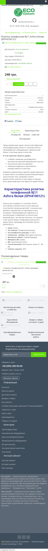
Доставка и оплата (9, 395)
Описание (15, 130)
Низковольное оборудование (13, 433)
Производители (8, 417)
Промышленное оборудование (14, 441)
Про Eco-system (8, 391)
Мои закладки (7, 468)
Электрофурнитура (9, 429)
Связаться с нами (9, 410)
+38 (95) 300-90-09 (25, 22)
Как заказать (7, 402)
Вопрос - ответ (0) (31, 134)
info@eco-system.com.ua (11, 374)
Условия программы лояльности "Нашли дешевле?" (22, 406)
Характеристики (32, 130)
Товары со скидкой (9, 421)
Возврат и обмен (8, 398)
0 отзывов (19, 53)
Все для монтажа (8, 444)
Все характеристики (13, 114)
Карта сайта (7, 413)
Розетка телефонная (14, 292)
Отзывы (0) (16, 134)
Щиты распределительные (13, 437)
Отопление (6, 452)
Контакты (5, 387)
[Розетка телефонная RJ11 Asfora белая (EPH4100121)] (24, 43)
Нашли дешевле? (13, 79)
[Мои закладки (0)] (40, 2)
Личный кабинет (8, 460)
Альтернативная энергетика (13, 448)
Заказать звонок (10, 378)
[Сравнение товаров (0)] (35, 2)
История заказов (8, 464)
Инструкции (24, 138)
